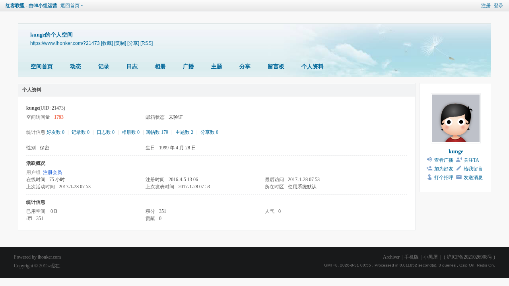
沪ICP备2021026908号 (469, 257)
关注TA (471, 160)
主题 (216, 67)
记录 (103, 67)
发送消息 (473, 177)
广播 (188, 67)
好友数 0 (55, 132)
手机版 (411, 257)
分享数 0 (209, 132)
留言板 (276, 67)
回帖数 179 (157, 132)
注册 (486, 5)
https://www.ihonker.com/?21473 (65, 43)
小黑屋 (431, 257)
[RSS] (146, 43)
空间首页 (42, 67)
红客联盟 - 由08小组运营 (31, 5)
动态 (75, 67)
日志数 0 (106, 132)
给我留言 (473, 169)
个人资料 (312, 67)
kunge (456, 152)
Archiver (391, 257)
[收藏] (107, 43)
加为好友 (443, 169)
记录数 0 (80, 132)
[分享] (133, 43)
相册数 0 (131, 132)
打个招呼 (443, 177)
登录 (498, 5)
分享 (245, 67)
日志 (132, 67)
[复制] (120, 43)
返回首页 (70, 5)
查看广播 (443, 160)
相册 (160, 67)
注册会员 (52, 172)
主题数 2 (184, 132)
